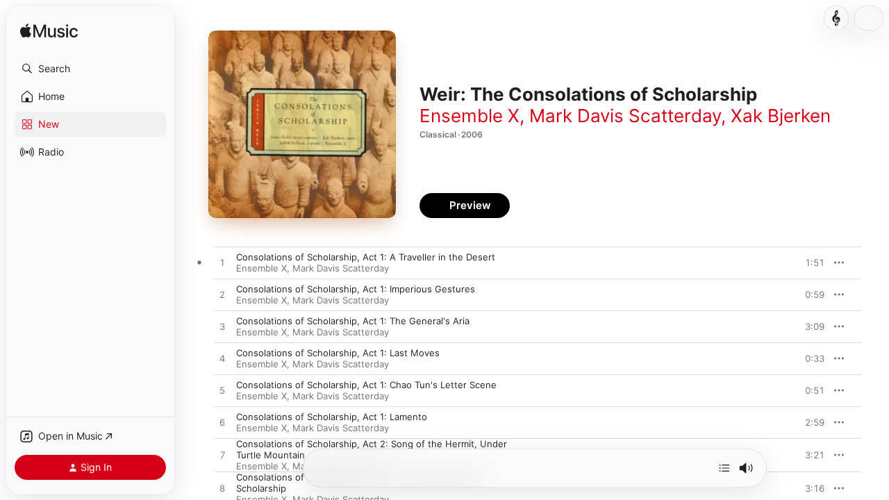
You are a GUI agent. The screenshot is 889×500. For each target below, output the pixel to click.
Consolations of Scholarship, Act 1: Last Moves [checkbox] (338, 352)
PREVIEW (809, 262)
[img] (49, 32)
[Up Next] (724, 468)
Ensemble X (469, 115)
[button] (90, 69)
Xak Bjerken (781, 115)
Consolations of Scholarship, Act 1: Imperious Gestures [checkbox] (355, 288)
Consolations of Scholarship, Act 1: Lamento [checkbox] (331, 416)
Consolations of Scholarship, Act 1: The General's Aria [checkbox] (353, 320)
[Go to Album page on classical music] (836, 18)
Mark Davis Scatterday (625, 115)
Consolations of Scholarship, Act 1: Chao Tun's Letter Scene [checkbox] (366, 384)
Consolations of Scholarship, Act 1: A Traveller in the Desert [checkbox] (365, 256)
